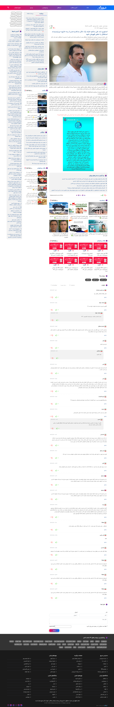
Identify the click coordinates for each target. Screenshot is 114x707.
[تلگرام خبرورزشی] (11, 705)
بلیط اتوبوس (19, 25)
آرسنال (64, 644)
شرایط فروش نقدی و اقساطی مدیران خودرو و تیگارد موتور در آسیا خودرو (36, 153)
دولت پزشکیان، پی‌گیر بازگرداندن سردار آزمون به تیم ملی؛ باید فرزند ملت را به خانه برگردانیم (34, 47)
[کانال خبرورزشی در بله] (21, 705)
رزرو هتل (11, 23)
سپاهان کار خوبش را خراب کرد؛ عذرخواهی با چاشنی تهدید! (14, 40)
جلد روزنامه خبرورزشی (76, 671)
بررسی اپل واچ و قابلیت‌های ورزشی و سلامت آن (35, 140)
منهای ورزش (41, 69)
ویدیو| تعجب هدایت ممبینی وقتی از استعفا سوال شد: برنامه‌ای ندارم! (14, 45)
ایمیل (76, 612)
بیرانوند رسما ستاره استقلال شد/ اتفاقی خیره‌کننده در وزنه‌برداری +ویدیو (14, 160)
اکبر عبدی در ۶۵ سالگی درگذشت (38, 83)
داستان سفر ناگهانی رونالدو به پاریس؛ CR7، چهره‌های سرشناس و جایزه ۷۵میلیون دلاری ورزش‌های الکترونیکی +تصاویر (35, 61)
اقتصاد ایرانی (13, 25)
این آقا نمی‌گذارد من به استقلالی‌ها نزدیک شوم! (15, 131)
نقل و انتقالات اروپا (27, 641)
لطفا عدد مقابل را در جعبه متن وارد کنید (97, 626)
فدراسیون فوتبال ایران (59, 641)
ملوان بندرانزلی (103, 697)
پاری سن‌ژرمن (52, 692)
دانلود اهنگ (19, 20)
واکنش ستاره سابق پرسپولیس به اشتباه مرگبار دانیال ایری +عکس (14, 221)
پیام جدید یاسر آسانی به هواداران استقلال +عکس (15, 178)
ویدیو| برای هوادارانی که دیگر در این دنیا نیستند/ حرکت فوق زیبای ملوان (14, 216)
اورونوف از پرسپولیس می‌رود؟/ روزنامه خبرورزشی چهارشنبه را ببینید (15, 36)
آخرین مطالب (74, 8)
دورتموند (27, 678)
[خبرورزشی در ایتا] (18, 705)
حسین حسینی (81, 647)
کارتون (79, 669)
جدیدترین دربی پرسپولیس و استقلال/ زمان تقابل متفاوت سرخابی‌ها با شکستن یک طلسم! (14, 236)
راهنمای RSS (103, 669)
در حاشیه (79, 666)
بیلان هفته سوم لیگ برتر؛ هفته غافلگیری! (15, 77)
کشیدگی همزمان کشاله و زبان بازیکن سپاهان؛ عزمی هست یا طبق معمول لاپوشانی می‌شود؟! (86, 188)
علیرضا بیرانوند (48, 641)
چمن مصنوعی (19, 12)
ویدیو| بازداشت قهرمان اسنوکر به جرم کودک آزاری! (15, 226)
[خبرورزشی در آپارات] (13, 705)
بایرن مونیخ (52, 689)
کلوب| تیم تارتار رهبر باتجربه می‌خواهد (14, 107)
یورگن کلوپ (78, 686)
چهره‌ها (79, 664)
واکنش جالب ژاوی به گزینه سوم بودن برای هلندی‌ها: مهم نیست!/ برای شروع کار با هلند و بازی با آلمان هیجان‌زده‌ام (14, 88)
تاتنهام (53, 694)
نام (106, 612)
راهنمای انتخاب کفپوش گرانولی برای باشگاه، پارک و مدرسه (35, 149)
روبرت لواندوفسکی (77, 692)
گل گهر (77, 644)
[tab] (41, 13)
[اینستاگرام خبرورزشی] (8, 705)
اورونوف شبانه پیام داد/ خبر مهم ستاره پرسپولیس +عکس (14, 49)
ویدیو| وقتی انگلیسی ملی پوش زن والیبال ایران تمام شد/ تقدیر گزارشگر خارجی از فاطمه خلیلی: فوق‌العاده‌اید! (14, 55)
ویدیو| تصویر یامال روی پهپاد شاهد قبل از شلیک (35, 86)
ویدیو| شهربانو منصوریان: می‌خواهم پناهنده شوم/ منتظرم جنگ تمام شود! (14, 82)
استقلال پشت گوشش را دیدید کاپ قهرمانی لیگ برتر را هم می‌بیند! (35, 43)
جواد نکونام (18, 641)
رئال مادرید (26, 644)
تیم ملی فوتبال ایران (38, 641)
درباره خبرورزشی (103, 658)
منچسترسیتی (68, 647)
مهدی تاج (53, 664)
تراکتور (92, 641)
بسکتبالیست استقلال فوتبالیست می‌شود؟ (16, 211)
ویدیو (31, 8)
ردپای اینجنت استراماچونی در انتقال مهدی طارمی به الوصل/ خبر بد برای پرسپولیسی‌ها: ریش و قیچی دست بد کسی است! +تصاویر (78, 190)
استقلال (59, 8)
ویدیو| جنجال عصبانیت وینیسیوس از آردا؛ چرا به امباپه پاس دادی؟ (15, 165)
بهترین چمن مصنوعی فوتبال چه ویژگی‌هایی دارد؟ (35, 135)
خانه (88, 8)
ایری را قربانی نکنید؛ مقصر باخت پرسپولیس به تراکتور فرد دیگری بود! (35, 25)
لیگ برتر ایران (95, 26)
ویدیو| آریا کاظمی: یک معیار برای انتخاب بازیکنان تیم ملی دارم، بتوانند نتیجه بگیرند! (14, 147)
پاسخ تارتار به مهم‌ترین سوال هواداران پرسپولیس (36, 51)
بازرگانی (42, 132)
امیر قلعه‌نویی (26, 664)
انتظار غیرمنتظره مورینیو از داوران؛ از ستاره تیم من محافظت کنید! (14, 94)
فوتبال (100, 26)
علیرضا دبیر (52, 669)
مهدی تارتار (85, 641)
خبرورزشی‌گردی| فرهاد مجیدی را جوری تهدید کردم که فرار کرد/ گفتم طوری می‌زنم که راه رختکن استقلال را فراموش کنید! (14, 121)
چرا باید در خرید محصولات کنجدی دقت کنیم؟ (35, 138)
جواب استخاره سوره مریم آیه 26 (38, 163)
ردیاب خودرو (19, 15)
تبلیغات (104, 664)
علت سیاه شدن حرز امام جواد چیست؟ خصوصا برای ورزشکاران (35, 160)
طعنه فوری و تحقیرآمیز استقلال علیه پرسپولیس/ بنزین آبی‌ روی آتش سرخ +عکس (88, 183)
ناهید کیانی (27, 666)
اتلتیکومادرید (52, 681)
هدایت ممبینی (94, 644)
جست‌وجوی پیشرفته (102, 671)
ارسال (54, 630)
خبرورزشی (102, 7)
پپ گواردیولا (78, 689)
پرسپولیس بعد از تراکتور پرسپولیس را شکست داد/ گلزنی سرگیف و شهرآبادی (14, 174)
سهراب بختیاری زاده (70, 641)
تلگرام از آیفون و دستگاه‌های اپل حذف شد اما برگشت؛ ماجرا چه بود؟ (37, 76)
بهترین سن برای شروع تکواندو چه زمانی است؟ (35, 142)
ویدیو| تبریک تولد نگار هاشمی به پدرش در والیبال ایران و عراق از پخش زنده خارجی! (14, 127)
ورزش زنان (78, 661)
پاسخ (105, 297)
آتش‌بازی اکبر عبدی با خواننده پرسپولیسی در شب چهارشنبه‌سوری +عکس (36, 80)
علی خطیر (95, 280)
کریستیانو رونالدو (77, 681)
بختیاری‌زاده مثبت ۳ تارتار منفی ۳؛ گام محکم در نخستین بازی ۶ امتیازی (15, 230)
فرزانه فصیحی (26, 661)
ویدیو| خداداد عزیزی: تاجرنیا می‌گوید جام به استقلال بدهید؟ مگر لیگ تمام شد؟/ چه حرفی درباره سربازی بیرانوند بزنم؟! (34, 55)
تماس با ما (104, 661)
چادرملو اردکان (103, 644)
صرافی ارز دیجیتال (18, 23)
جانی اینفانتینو (18, 644)
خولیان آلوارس (52, 644)
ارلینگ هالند (78, 697)
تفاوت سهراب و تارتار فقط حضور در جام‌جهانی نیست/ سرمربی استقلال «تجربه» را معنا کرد (34, 29)
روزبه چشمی (70, 644)
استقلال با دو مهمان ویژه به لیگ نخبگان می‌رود (15, 155)
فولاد (105, 689)
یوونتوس (27, 697)
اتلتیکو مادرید (34, 644)
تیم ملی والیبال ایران (101, 647)
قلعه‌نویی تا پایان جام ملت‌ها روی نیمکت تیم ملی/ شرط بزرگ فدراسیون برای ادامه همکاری (14, 99)
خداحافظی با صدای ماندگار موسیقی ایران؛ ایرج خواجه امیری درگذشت (36, 72)
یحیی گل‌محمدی (26, 669)
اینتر (54, 684)
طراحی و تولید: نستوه (100, 705)
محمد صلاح (78, 684)
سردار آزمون (52, 658)
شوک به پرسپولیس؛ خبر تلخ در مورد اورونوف (34, 40)
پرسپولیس (45, 8)
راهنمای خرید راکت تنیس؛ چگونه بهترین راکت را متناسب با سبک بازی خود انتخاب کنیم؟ (35, 145)
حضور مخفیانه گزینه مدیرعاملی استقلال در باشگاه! (15, 204)
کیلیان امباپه (78, 678)
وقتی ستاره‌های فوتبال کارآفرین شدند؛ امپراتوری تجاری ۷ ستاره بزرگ (91, 185)
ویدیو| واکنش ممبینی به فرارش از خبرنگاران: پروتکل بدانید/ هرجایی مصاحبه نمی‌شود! (14, 66)
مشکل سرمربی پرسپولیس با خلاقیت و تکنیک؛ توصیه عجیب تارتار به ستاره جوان (14, 191)
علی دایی (53, 666)
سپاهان (79, 641)
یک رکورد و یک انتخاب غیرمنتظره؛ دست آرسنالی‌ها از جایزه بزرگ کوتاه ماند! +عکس (15, 61)
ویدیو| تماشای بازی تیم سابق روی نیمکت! (14, 169)
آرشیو (105, 666)
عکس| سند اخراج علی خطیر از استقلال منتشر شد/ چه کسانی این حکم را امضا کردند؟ (78, 115)
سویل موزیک (13, 18)
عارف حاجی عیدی (85, 644)
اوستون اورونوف (42, 644)
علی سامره (103, 280)
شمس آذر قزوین (91, 647)
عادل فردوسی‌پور (26, 658)
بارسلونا (11, 641)
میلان (75, 647)
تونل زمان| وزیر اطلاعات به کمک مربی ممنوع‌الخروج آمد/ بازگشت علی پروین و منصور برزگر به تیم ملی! (14, 72)
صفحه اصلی (105, 26)
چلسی (58, 644)
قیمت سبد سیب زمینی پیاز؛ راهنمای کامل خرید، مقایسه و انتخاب (35, 156)
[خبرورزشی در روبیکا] (16, 705)
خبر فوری (13, 12)
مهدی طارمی (52, 671)
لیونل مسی (78, 694)
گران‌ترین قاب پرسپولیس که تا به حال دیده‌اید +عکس (14, 103)
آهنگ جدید (13, 15)
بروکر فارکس (19, 18)
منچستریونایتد (26, 692)
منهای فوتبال (17, 8)
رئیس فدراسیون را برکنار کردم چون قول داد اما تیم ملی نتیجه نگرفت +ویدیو (89, 181)
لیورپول (61, 647)
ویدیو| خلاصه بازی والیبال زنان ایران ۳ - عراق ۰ (15, 151)
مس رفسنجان (103, 694)
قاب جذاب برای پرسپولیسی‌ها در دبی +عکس (15, 207)
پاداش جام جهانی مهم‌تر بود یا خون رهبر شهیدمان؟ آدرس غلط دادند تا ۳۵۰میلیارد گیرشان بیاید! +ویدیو (83, 179)
